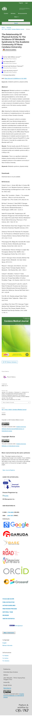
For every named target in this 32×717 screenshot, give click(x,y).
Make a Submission (9, 632)
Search (16, 23)
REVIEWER (6, 615)
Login (26, 3)
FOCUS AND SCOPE (8, 599)
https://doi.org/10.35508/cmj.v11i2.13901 (16, 78)
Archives (13, 13)
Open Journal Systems (9, 470)
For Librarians (6, 661)
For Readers (6, 655)
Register (21, 3)
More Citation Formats (8, 402)
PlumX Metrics (11, 377)
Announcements (22, 13)
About (16, 17)
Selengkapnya (19, 625)
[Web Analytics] (12, 625)
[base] (11, 546)
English (4, 643)
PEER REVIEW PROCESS (10, 609)
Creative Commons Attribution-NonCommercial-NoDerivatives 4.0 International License (14, 429)
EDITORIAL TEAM (8, 612)
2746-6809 (10, 512)
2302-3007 (10, 515)
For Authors (5, 658)
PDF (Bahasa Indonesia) (10, 362)
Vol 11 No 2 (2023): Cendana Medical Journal (13, 29)
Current (6, 13)
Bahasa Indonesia (7, 645)
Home (3, 27)
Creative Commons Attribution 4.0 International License (13, 695)
